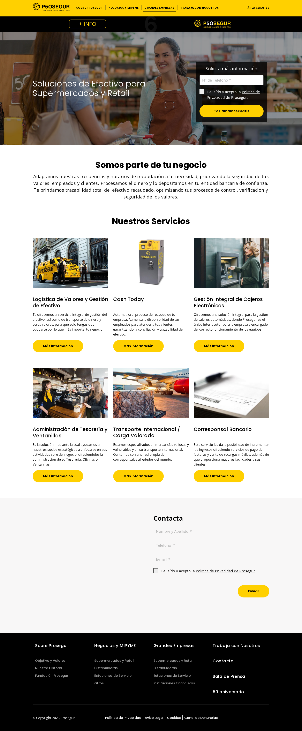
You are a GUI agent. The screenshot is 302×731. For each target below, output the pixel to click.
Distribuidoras (106, 668)
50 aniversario (228, 692)
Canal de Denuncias (201, 717)
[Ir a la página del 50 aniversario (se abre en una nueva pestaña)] (151, 24)
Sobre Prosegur (51, 645)
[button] (89, 7)
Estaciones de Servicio (113, 675)
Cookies (174, 717)
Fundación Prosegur (51, 675)
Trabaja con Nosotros (236, 645)
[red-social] (250, 718)
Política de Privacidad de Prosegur (225, 570)
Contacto (223, 661)
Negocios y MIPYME (115, 645)
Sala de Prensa (229, 676)
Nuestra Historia (48, 668)
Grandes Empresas (174, 645)
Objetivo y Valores (50, 660)
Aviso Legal (154, 717)
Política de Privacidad (123, 717)
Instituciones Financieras (174, 683)
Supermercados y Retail (114, 660)
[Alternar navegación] (236, 7)
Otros (99, 683)
